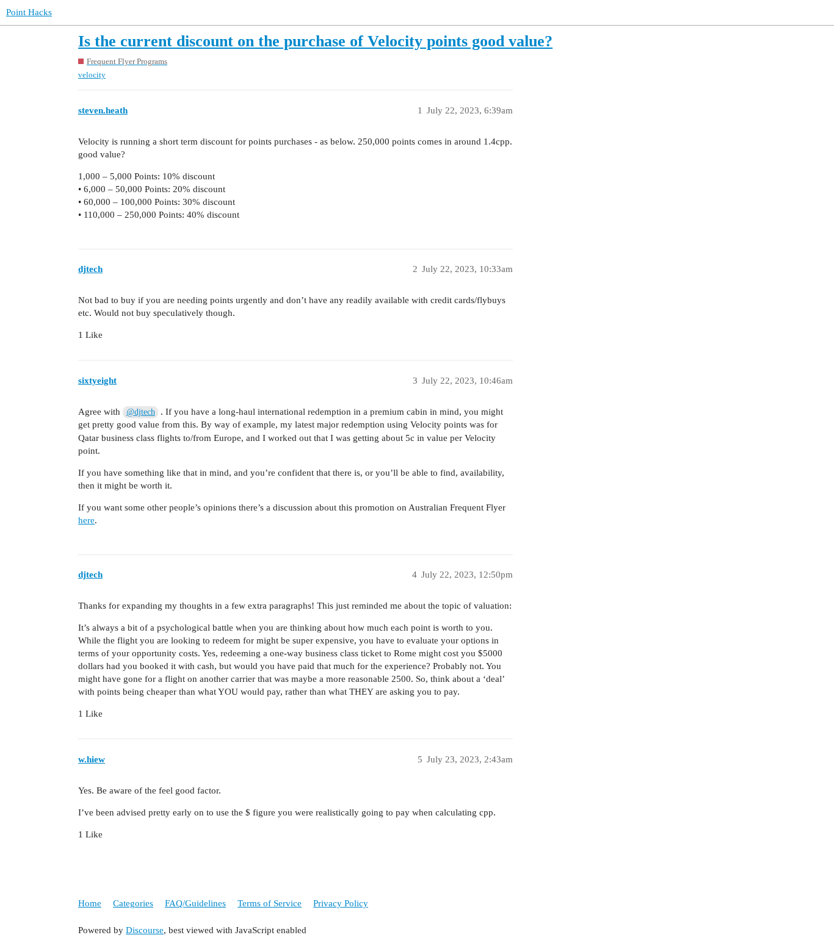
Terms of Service (270, 903)
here (86, 520)
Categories (133, 903)
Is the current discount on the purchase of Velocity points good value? (315, 41)
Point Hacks (29, 12)
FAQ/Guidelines (195, 903)
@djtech (140, 412)
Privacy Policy (340, 903)
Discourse (145, 930)
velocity (92, 74)
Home (89, 903)
